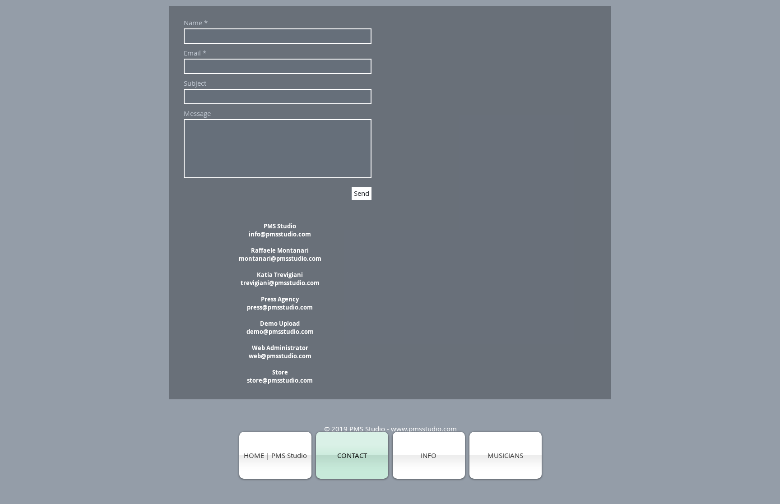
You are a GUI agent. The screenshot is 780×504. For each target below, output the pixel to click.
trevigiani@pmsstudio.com (280, 283)
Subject (195, 83)
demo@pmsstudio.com (280, 332)
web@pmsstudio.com (280, 356)
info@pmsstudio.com (280, 234)
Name (193, 22)
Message (197, 113)
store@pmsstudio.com (280, 380)
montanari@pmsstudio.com (280, 258)
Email (192, 53)
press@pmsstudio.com (280, 307)
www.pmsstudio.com (424, 428)
